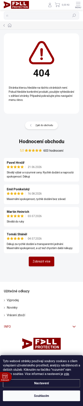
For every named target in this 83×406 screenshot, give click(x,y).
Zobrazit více (41, 261)
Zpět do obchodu (44, 125)
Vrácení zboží (16, 315)
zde (66, 374)
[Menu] (78, 5)
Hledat (74, 15)
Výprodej (13, 300)
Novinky (12, 307)
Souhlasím (41, 396)
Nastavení (41, 383)
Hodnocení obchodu (41, 141)
